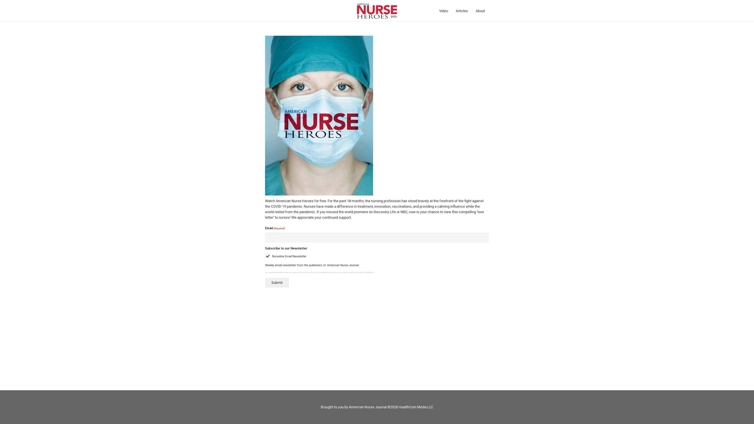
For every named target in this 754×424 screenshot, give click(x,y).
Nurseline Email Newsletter (289, 256)
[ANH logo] (377, 11)
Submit (277, 283)
